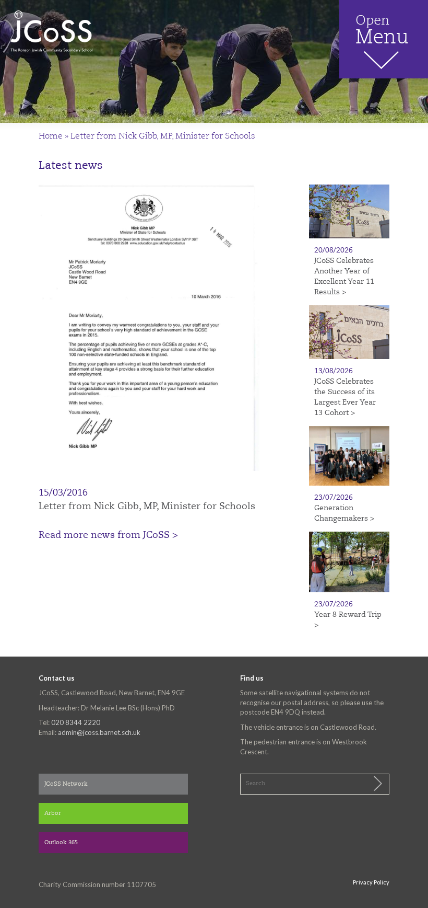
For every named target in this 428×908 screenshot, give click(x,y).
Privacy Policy (371, 882)
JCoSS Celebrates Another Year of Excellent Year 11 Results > (344, 276)
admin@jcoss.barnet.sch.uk (99, 732)
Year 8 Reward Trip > (348, 620)
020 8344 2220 (75, 722)
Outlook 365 (61, 843)
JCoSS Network (66, 784)
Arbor (52, 814)
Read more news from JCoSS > (108, 535)
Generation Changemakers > (344, 513)
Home (51, 136)
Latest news (71, 165)
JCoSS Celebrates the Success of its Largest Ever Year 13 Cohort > (345, 397)
